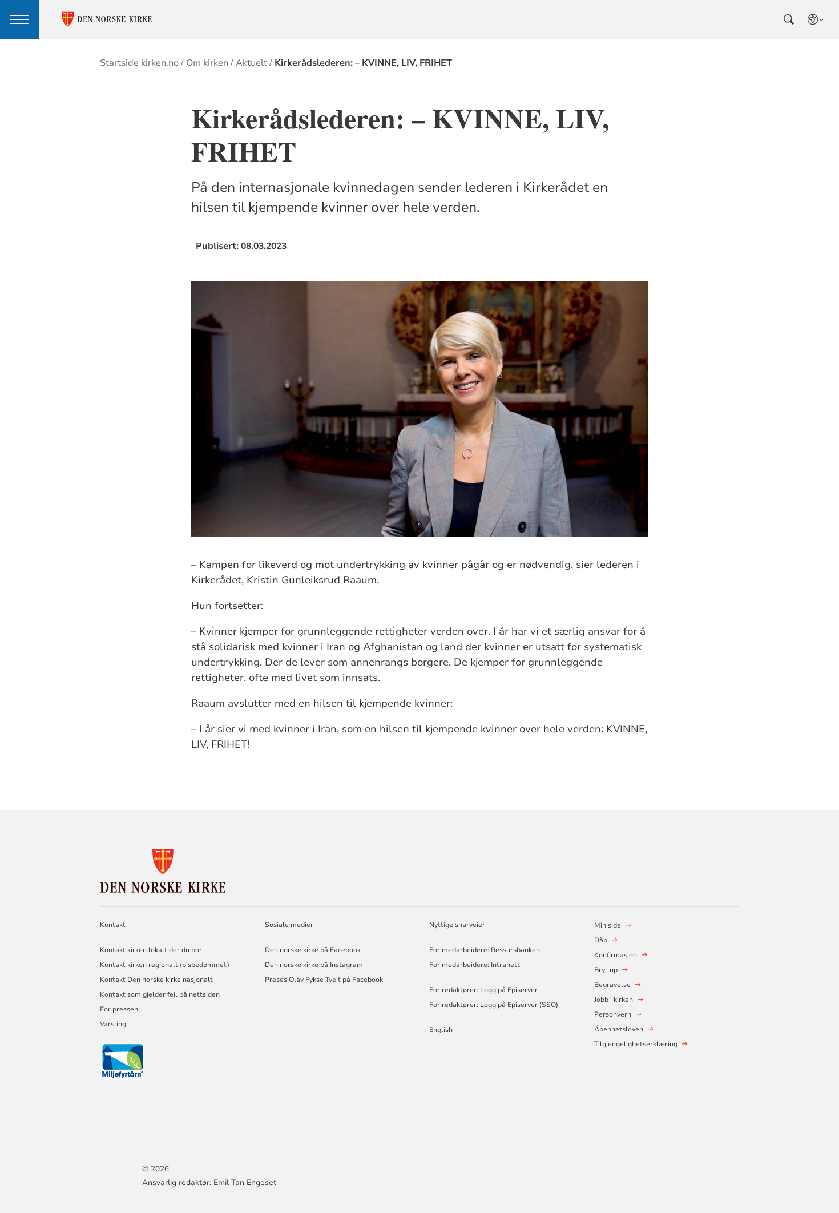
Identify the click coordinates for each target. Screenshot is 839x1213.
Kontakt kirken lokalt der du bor (152, 949)
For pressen (119, 1009)
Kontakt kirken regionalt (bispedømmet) (164, 964)
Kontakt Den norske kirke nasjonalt (156, 979)
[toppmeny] (19, 19)
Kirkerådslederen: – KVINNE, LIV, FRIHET (363, 63)
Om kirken (207, 63)
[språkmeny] (816, 19)
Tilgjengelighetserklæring (635, 1044)
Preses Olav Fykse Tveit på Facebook (324, 979)
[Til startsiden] (162, 869)
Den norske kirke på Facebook (313, 949)
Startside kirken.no (139, 63)
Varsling (113, 1024)
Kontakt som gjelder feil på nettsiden (160, 994)
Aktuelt (251, 63)
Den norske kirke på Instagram (314, 964)
